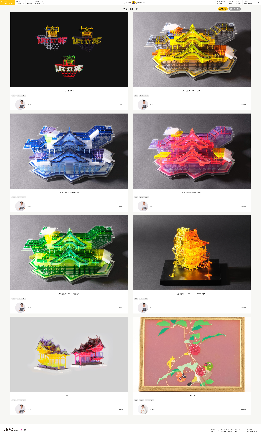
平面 (136, 400)
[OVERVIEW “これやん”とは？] (7, 2)
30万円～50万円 (21, 95)
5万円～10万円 (143, 298)
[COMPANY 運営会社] (213, 430)
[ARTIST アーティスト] (20, 2)
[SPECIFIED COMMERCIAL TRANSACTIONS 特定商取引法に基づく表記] (231, 430)
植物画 (141, 400)
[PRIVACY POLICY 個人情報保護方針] (251, 430)
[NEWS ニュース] (29, 2)
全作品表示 (222, 9)
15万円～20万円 (144, 95)
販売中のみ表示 (235, 9)
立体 (14, 95)
